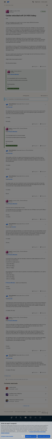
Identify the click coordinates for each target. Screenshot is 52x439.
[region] (26, 430)
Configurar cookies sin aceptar (7, 436)
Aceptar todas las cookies (31, 436)
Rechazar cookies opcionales (43, 436)
